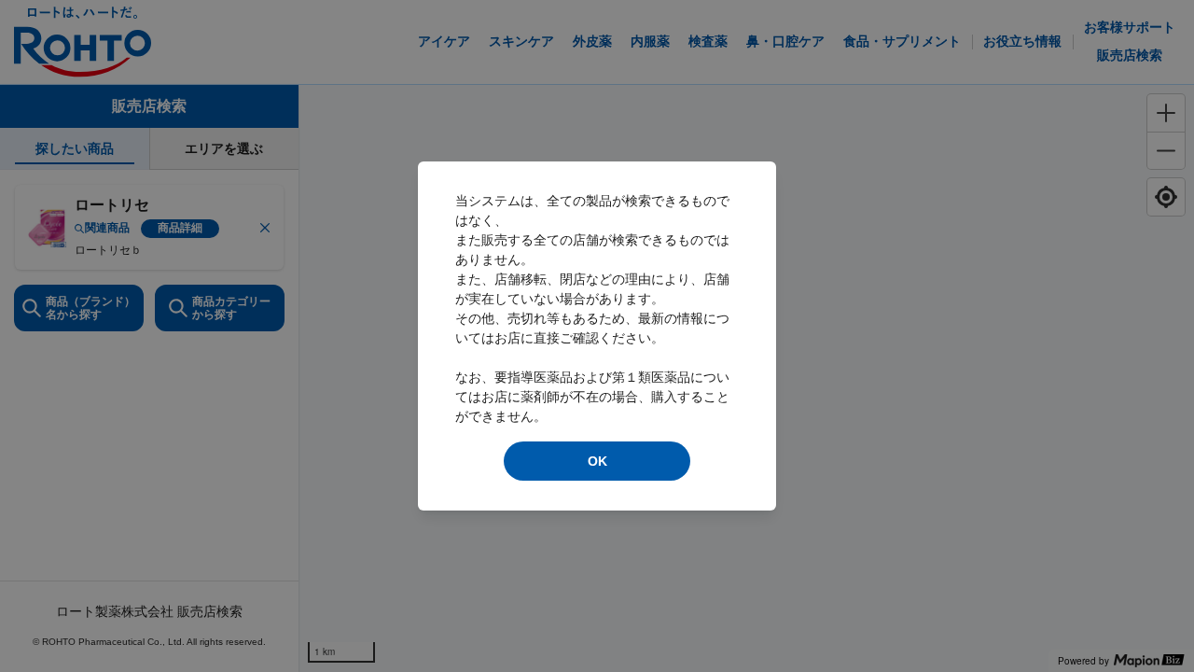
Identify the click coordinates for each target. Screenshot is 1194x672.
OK (597, 461)
